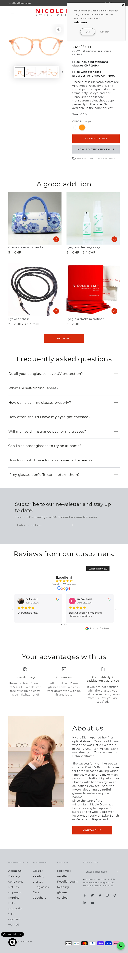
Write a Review (98, 568)
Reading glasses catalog (63, 892)
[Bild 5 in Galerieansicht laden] (53, 72)
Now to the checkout (96, 149)
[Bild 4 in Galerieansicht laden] (42, 72)
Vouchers (39, 897)
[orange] (82, 127)
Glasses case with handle (26, 247)
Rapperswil (24, 3)
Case (36, 892)
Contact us (92, 830)
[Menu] (12, 12)
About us (15, 870)
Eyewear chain (18, 319)
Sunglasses (40, 887)
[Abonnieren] (73, 525)
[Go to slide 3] (66, 624)
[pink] (75, 127)
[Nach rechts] (62, 72)
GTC (11, 914)
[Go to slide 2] (64, 624)
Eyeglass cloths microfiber (85, 319)
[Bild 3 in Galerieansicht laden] (31, 72)
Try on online (96, 138)
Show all (64, 338)
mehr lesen (80, 22)
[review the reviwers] (57, 599)
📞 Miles (13, 3)
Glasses (38, 870)
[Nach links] (10, 72)
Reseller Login (67, 881)
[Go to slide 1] (61, 624)
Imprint (13, 897)
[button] (121, 946)
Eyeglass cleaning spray (83, 247)
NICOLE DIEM (25, 941)
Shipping (88, 51)
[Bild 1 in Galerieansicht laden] (20, 72)
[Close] (122, 5)
